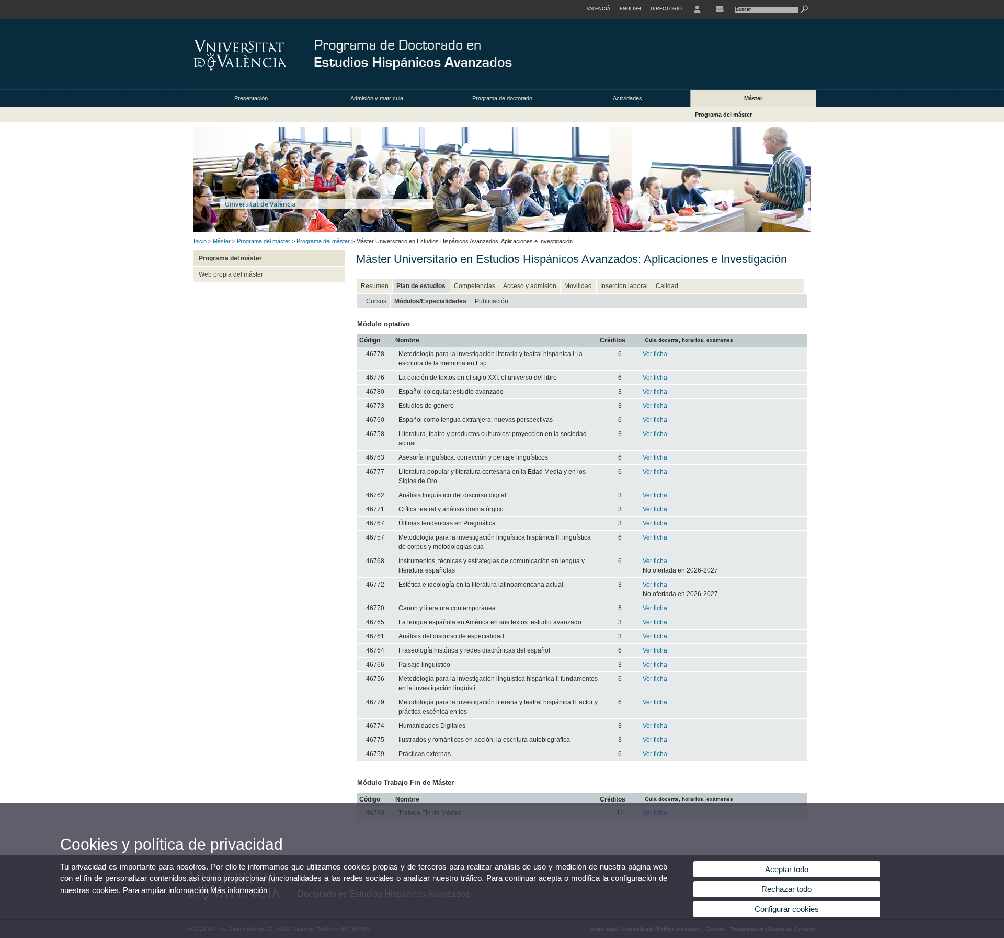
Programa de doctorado (502, 98)
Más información (238, 890)
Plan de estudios (421, 286)
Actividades (627, 98)
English (630, 9)
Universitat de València (260, 204)
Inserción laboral (624, 286)
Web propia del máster (231, 274)
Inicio (200, 241)
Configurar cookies (787, 909)
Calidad (667, 286)
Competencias (474, 286)
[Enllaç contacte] (719, 9)
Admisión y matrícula (376, 98)
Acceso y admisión (529, 286)
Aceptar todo (786, 869)
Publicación (491, 301)
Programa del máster (723, 114)
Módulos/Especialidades (430, 301)
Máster (753, 98)
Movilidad (578, 286)
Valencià (598, 9)
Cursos (376, 301)
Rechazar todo (786, 889)
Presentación (251, 98)
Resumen (375, 286)
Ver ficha (655, 354)
